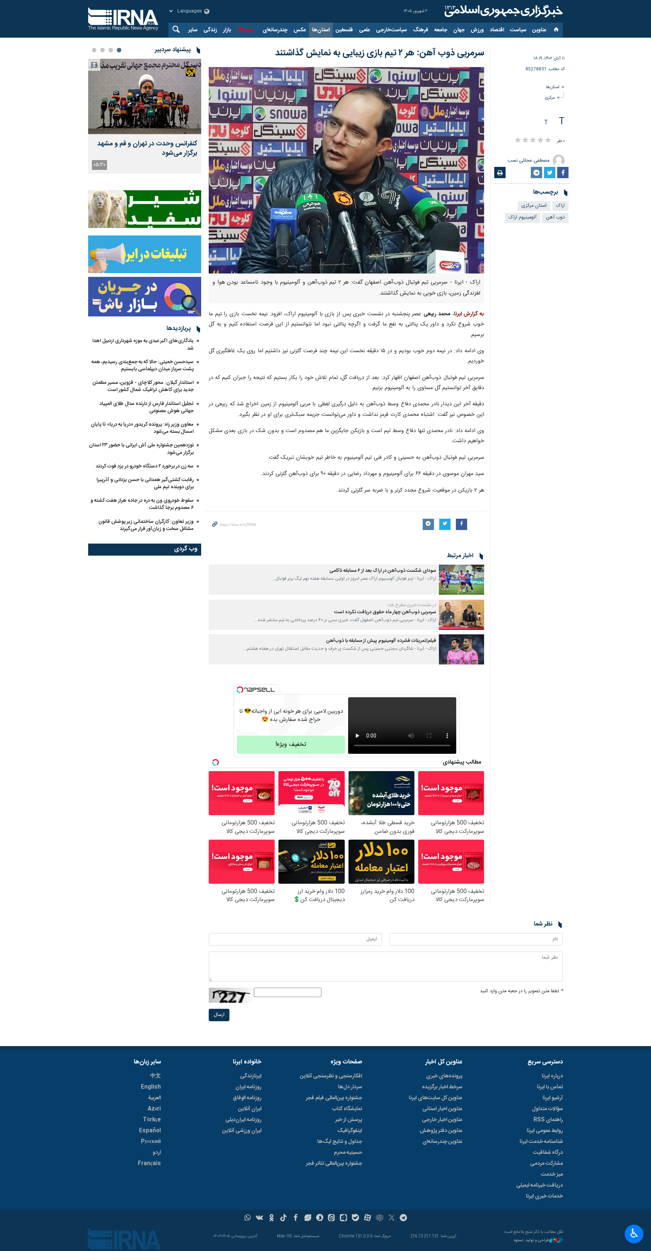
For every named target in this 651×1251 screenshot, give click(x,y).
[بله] (355, 1219)
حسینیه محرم (348, 1152)
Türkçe (152, 1119)
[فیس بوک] (295, 1219)
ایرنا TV (244, 30)
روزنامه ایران (248, 1087)
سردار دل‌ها (350, 1087)
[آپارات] (367, 1219)
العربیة (154, 1098)
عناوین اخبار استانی (442, 1109)
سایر (192, 30)
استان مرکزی (534, 206)
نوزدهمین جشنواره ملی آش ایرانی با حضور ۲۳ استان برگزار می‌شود (141, 449)
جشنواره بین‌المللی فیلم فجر (334, 1098)
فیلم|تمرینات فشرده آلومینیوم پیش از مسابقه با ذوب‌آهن (381, 641)
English (151, 1087)
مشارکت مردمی (546, 1163)
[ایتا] (332, 1219)
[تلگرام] (404, 1219)
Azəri (154, 1109)
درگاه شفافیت (548, 1152)
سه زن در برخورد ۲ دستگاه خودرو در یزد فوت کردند (145, 466)
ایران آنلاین (249, 1109)
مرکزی (550, 97)
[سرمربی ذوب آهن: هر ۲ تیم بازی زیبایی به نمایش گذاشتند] (346, 170)
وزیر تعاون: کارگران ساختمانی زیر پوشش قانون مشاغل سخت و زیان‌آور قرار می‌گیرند (146, 525)
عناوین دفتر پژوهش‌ (441, 1130)
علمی (364, 30)
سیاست (518, 30)
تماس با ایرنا (550, 1087)
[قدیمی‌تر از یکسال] (461, 580)
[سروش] (320, 1219)
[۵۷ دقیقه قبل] (144, 96)
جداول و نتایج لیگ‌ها (339, 1141)
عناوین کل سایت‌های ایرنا (435, 1098)
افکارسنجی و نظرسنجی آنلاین (331, 1076)
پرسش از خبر (348, 1119)
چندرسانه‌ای (275, 30)
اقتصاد (497, 30)
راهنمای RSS (548, 1119)
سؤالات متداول (547, 1109)
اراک (560, 206)
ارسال (219, 1015)
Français (149, 1163)
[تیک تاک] (283, 1219)
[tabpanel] (144, 116)
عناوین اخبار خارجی (442, 1119)
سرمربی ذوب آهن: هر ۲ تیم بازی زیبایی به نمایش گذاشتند (379, 53)
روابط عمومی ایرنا (545, 1130)
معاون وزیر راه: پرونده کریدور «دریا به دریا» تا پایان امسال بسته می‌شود (142, 428)
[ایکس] (392, 1219)
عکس (299, 30)
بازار (227, 30)
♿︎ (634, 1233)
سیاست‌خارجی (391, 30)
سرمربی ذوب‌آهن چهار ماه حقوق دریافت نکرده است (385, 612)
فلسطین (344, 30)
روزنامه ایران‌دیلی (243, 1119)
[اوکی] (271, 1219)
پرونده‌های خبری (444, 1076)
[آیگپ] (343, 1219)
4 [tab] (94, 50)
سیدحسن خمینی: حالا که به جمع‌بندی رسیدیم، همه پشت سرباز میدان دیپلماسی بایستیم (143, 365)
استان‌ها (321, 30)
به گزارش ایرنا (469, 314)
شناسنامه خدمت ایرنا (541, 1141)
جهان (459, 30)
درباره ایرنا (552, 1076)
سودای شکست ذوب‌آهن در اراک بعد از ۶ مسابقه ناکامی (382, 571)
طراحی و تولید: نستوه (531, 1240)
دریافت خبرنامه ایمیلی (539, 1185)
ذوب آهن (555, 217)
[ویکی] (259, 1219)
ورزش (477, 30)
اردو (157, 1152)
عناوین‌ (539, 30)
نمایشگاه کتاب (347, 1109)
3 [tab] (102, 50)
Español (150, 1130)
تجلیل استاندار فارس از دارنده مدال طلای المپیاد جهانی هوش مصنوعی (146, 407)
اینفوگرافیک (349, 1130)
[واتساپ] (248, 1219)
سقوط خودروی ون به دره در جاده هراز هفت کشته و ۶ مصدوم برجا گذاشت (142, 504)
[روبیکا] (379, 1219)
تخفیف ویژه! (290, 744)
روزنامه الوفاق (247, 1098)
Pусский (151, 1141)
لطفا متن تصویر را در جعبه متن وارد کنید (521, 991)
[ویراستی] (308, 1219)
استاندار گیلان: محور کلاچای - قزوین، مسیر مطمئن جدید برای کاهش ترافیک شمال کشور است (143, 386)
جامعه (440, 30)
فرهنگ (420, 30)
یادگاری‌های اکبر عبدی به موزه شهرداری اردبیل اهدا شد (143, 344)
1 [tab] (119, 50)
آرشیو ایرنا (552, 1098)
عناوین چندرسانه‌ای (442, 1141)
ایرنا (502, 11)
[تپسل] (240, 689)
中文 (155, 1076)
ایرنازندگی (250, 1076)
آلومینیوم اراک (522, 217)
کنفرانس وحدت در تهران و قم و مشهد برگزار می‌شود (147, 149)
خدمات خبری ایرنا (544, 1196)
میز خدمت (552, 1174)
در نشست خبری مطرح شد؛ (411, 605)
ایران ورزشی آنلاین (241, 1130)
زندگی (210, 30)
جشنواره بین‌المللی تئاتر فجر (334, 1163)
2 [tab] (110, 50)
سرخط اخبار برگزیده (442, 1087)
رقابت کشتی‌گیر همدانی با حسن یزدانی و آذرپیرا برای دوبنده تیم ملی (145, 483)
